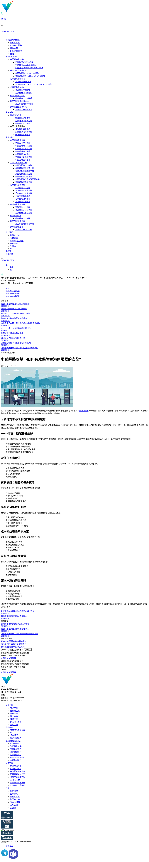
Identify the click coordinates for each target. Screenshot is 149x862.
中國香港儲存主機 (22, 160)
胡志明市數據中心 (17, 758)
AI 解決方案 (15, 780)
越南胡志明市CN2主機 (24, 224)
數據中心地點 (11, 57)
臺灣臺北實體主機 (17, 204)
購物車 (8, 251)
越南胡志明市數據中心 (19, 101)
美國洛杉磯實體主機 (18, 163)
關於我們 (9, 232)
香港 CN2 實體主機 (13, 641)
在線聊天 (28, 650)
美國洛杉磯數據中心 (18, 71)
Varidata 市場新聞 (13, 296)
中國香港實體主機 (17, 140)
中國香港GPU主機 (22, 154)
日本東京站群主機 (22, 196)
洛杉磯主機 (15, 711)
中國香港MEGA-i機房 (24, 62)
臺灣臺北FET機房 (22, 90)
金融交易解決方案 (17, 777)
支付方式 (14, 238)
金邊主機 (14, 725)
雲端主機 (9, 112)
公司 (7, 788)
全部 (7, 288)
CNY (7, 31)
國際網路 (14, 794)
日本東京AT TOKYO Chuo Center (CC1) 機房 (33, 84)
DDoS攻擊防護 (16, 51)
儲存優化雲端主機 (22, 124)
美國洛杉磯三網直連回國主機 (27, 179)
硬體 (12, 54)
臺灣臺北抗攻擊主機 (23, 213)
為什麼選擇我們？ (13, 40)
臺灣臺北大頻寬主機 (23, 210)
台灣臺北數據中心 (17, 87)
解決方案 (14, 48)
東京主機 (14, 714)
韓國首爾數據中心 (17, 96)
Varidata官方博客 (17, 241)
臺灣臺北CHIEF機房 (23, 93)
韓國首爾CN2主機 (22, 218)
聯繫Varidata (15, 235)
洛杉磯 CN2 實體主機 (14, 644)
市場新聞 (14, 805)
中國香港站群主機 (22, 151)
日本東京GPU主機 (22, 199)
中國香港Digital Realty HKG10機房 (29, 68)
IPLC (12, 733)
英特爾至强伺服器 (17, 783)
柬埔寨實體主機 (16, 227)
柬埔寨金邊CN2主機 (23, 230)
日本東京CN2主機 (22, 188)
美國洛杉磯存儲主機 (23, 182)
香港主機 (14, 708)
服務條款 (14, 244)
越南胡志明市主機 (17, 221)
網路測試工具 (15, 738)
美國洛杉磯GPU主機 (23, 177)
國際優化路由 (15, 115)
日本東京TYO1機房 (23, 82)
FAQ (12, 249)
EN (2, 19)
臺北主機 (14, 716)
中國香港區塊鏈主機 (23, 157)
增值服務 (9, 728)
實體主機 (9, 137)
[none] (77, 267)
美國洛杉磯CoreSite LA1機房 (27, 73)
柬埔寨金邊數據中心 (18, 107)
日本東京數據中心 (17, 79)
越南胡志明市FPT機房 (24, 104)
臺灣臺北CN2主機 (22, 207)
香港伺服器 (83, 411)
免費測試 (9, 254)
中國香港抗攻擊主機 (23, 149)
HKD (12, 31)
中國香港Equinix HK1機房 (26, 65)
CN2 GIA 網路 (16, 45)
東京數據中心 (15, 749)
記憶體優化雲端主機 (23, 121)
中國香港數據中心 (17, 59)
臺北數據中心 (15, 752)
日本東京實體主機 (17, 185)
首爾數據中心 (15, 755)
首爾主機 (14, 719)
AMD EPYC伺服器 (18, 785)
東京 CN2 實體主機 (13, 647)
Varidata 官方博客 (13, 294)
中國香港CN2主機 (22, 143)
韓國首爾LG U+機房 (23, 98)
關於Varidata (15, 43)
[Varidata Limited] (15, 11)
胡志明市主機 (15, 722)
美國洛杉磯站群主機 (23, 174)
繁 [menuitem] (6, 265)
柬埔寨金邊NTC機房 (23, 110)
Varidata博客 (15, 802)
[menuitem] (6, 265)
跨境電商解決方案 (17, 774)
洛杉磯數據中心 (16, 746)
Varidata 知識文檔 (13, 291)
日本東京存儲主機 (22, 202)
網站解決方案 (15, 766)
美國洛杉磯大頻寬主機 (24, 168)
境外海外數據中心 (13, 741)
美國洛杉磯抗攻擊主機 (24, 171)
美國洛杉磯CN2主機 (23, 165)
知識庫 (13, 246)
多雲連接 (14, 735)
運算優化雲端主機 (22, 118)
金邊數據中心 (15, 760)
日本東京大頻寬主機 (23, 191)
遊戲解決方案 (15, 769)
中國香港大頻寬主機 (23, 146)
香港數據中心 (15, 744)
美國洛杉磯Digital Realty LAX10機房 (30, 76)
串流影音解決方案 (17, 771)
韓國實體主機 (15, 216)
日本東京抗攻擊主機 (23, 193)
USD (3, 31)
